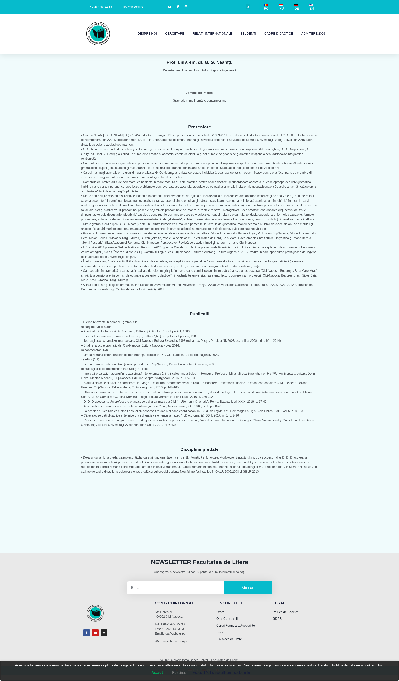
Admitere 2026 (313, 33)
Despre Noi (147, 33)
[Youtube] (95, 632)
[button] (248, 6)
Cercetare (174, 33)
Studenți (248, 33)
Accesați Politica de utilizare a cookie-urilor (222, 672)
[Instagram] (104, 632)
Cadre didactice (278, 33)
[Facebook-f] (86, 632)
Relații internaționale (212, 33)
